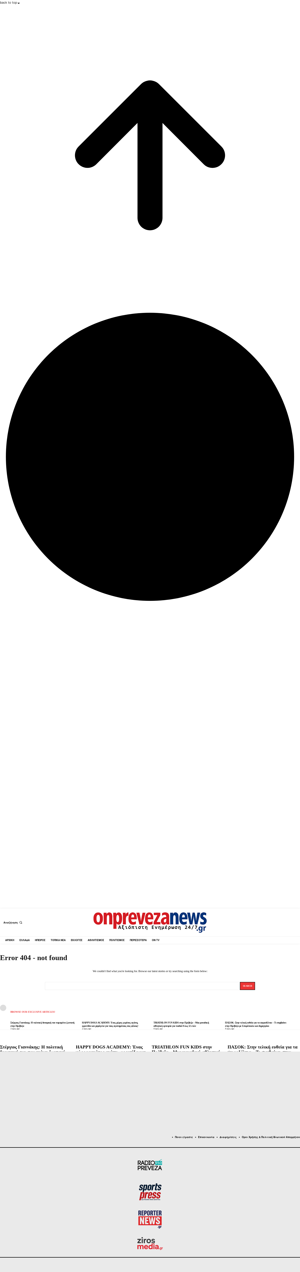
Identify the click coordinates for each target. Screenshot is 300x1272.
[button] (13, 922)
